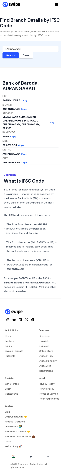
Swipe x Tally (46, 356)
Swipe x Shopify (48, 360)
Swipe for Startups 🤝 (17, 431)
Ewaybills (44, 341)
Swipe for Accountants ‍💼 (20, 436)
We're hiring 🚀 (13, 446)
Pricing (9, 346)
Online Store (46, 351)
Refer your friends (49, 398)
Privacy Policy (47, 383)
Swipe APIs (45, 365)
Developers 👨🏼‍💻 (13, 426)
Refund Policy (46, 388)
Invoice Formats (14, 351)
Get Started (12, 383)
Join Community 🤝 (16, 416)
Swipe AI (43, 346)
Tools (8, 441)
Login (8, 388)
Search (10, 55)
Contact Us (11, 393)
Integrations (46, 370)
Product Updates (15, 421)
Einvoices (44, 336)
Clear (26, 55)
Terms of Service (48, 393)
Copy (24, 100)
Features (10, 341)
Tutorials (10, 356)
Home (8, 336)
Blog (7, 411)
